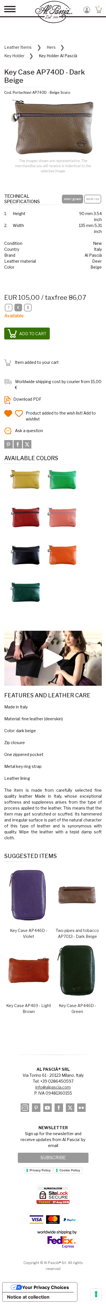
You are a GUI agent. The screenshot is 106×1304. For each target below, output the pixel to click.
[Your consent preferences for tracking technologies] (96, 1294)
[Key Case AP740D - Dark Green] (25, 591)
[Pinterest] (9, 443)
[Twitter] (27, 443)
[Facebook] (18, 443)
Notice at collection (28, 1297)
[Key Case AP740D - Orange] (62, 554)
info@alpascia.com (53, 1087)
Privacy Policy (40, 1170)
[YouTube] (47, 1107)
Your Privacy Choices (45, 1287)
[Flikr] (81, 1107)
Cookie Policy (69, 1170)
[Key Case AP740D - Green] (62, 479)
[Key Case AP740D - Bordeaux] (25, 516)
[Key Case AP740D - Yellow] (25, 479)
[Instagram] (25, 1107)
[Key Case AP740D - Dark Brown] (25, 554)
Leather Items (18, 47)
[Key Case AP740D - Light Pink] (62, 516)
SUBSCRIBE (53, 1157)
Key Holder (14, 55)
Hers (51, 47)
